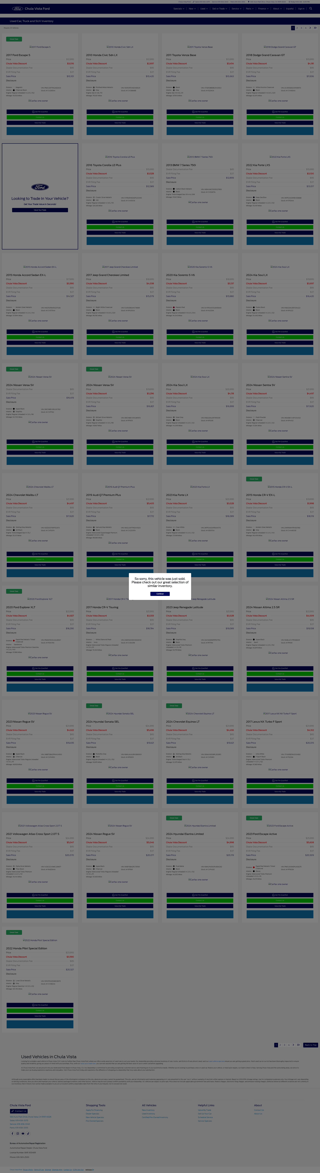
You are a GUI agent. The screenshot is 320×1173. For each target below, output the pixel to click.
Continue (160, 594)
